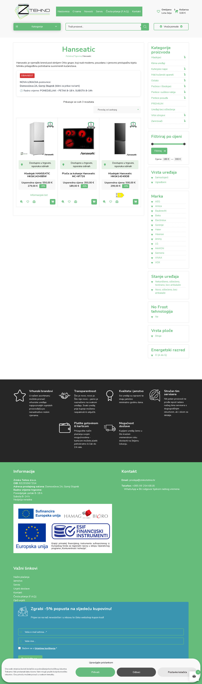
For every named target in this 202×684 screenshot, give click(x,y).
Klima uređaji (158, 63)
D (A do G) (161, 355)
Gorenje (159, 225)
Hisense (159, 234)
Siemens (159, 253)
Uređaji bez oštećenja (163, 109)
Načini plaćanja (21, 577)
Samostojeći (161, 177)
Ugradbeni (160, 182)
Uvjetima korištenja (45, 648)
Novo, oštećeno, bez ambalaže (166, 291)
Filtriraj (158, 151)
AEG (157, 201)
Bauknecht (160, 210)
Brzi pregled (21, 202)
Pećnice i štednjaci (161, 86)
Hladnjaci (156, 57)
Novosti (88, 11)
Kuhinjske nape (159, 69)
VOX (157, 262)
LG (156, 243)
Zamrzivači (156, 121)
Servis (99, 11)
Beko (158, 215)
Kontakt (136, 11)
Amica (158, 206)
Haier (158, 229)
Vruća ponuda (171, 26)
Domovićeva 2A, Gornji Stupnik (37, 85)
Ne (156, 316)
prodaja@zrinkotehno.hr (142, 480)
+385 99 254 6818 (143, 486)
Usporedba (34, 202)
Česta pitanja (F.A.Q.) (117, 11)
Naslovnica (63, 11)
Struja (158, 335)
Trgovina (77, 56)
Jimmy (158, 239)
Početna (69, 56)
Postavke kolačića (177, 672)
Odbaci (136, 672)
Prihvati (95, 672)
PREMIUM (157, 103)
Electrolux (160, 220)
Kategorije (37, 26)
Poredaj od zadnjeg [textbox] (107, 109)
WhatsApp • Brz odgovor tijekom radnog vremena (150, 489)
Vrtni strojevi (158, 115)
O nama (77, 11)
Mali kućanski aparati (162, 74)
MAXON (159, 248)
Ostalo (155, 80)
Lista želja (27, 202)
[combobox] (117, 109)
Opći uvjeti (19, 600)
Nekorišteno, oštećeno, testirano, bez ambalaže (168, 283)
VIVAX (158, 257)
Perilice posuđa (159, 98)
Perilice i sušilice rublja (163, 92)
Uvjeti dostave (21, 588)
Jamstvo (17, 581)
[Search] (145, 27)
